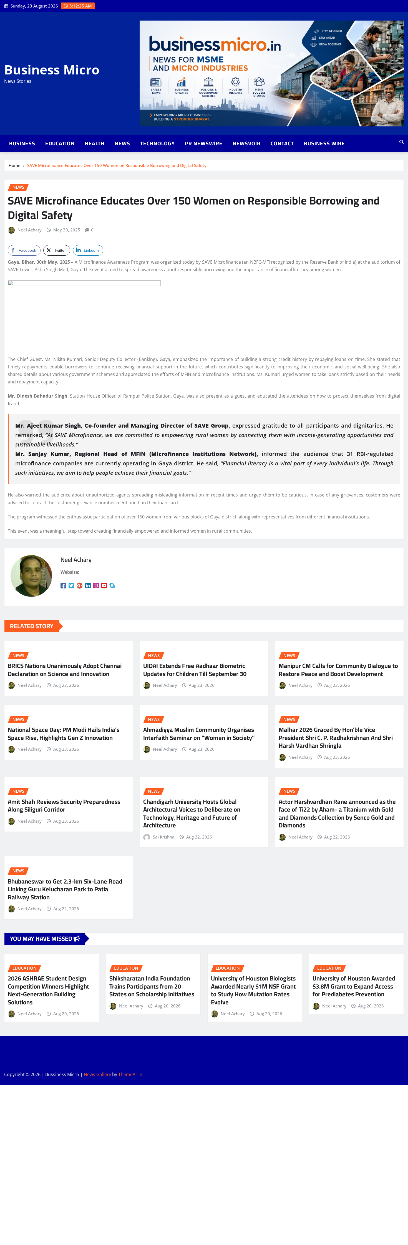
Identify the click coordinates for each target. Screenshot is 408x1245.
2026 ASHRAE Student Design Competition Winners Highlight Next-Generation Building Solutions (48, 990)
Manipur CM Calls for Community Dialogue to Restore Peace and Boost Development (338, 670)
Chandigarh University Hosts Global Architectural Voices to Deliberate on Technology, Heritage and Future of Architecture (191, 813)
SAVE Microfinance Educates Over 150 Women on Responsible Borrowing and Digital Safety (116, 165)
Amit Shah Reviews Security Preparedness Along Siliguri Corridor (64, 805)
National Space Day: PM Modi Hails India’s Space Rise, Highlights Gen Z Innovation (63, 733)
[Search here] (401, 142)
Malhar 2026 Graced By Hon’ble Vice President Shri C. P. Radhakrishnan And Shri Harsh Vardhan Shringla (336, 737)
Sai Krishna (164, 837)
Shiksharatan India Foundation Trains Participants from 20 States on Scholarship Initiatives (151, 986)
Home (15, 165)
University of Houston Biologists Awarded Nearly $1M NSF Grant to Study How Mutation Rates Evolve (253, 990)
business (22, 143)
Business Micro (51, 69)
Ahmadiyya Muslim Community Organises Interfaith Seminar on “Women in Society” (199, 733)
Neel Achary (29, 230)
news (122, 143)
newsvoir (247, 143)
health (95, 143)
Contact (282, 143)
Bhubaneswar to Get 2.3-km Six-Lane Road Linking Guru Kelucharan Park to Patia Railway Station (65, 889)
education (60, 143)
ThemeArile (130, 1074)
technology (157, 143)
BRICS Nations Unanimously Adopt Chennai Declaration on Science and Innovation (65, 670)
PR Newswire (204, 143)
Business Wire (324, 143)
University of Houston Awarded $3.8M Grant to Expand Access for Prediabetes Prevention (354, 986)
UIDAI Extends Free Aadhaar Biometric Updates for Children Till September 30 (194, 670)
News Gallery (97, 1074)
